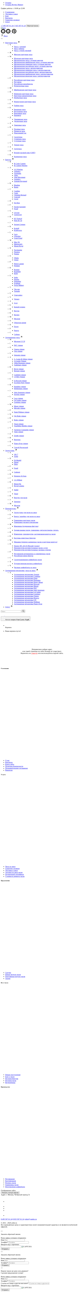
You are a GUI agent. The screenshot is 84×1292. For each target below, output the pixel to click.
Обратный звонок (32, 26)
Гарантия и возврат (12, 20)
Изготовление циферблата (15, 1187)
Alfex (16, 175)
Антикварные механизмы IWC (25, 588)
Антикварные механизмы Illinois (26, 586)
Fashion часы (19, 105)
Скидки (8, 973)
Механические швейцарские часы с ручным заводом (33, 62)
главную (34, 653)
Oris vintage (18, 351)
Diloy (16, 464)
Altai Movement (19, 177)
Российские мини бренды (23, 556)
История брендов (11, 1079)
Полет (16, 327)
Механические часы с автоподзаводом (28, 68)
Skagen (16, 279)
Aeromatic (17, 173)
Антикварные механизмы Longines (27, 594)
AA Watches (18, 169)
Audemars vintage (20, 365)
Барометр (17, 115)
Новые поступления (12, 1075)
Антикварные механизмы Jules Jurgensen (29, 590)
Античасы (18, 149)
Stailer (16, 490)
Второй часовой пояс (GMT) (24, 153)
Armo (16, 456)
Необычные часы (20, 98)
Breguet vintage (19, 371)
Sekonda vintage (19, 355)
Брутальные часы (20, 111)
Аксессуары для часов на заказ (25, 512)
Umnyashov (18, 295)
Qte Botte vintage (20, 416)
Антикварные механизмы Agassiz (26, 574)
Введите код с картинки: (10, 1244)
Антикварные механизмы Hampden (27, 580)
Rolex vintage (19, 420)
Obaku (16, 258)
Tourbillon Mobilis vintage (23, 426)
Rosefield (17, 272)
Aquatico (17, 179)
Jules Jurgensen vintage (22, 392)
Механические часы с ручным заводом (28, 60)
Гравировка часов (11, 1185)
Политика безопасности (14, 766)
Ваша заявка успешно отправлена (13, 1238)
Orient (16, 260)
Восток (16, 311)
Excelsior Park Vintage (22, 383)
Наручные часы (11, 43)
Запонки (17, 502)
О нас (7, 760)
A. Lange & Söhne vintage (23, 359)
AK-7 (16, 454)
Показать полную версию (10, 1192)
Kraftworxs (18, 230)
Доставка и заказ (11, 14)
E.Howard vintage (20, 381)
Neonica (17, 252)
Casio (16, 193)
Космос (16, 315)
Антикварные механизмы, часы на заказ (20, 570)
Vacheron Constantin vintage (24, 430)
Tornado (17, 291)
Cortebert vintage (20, 375)
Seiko (16, 277)
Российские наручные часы (24, 80)
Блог (7, 16)
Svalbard (17, 283)
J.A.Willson (18, 480)
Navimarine (18, 250)
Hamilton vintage (20, 387)
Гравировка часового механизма (26, 522)
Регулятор (17, 82)
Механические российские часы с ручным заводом (33, 66)
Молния (17, 319)
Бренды (8, 160)
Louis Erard (18, 238)
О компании (9, 12)
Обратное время (20, 323)
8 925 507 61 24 (18, 1219)
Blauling (17, 185)
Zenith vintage (19, 436)
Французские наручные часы (25, 102)
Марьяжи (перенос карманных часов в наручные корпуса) (35, 542)
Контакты (9, 18)
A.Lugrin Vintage (20, 361)
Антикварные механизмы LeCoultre (27, 592)
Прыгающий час (20, 133)
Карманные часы (20, 157)
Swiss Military (19, 285)
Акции (7, 978)
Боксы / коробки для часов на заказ (27, 516)
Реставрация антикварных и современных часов (32, 554)
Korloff (16, 228)
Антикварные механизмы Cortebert (27, 576)
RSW (16, 274)
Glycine (16, 213)
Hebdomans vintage (21, 388)
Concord (17, 197)
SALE (7, 22)
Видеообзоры (10, 1083)
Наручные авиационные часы (25, 96)
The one (17, 289)
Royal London (19, 486)
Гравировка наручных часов (24, 520)
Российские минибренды (23, 84)
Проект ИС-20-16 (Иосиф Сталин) (27, 546)
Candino (17, 191)
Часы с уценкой (20, 47)
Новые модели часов (13, 974)
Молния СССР (19, 341)
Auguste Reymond (20, 181)
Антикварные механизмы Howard (26, 584)
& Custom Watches (20, 165)
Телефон (4, 1242)
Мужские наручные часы (23, 58)
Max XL (17, 242)
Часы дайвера (19, 49)
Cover (16, 199)
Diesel (16, 462)
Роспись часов (10, 1183)
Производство (10, 509)
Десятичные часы (20, 121)
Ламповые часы (20, 125)
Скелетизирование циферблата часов (28, 560)
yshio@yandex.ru (30, 1219)
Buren (16, 187)
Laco (16, 234)
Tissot (16, 494)
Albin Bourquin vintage (22, 363)
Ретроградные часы (21, 86)
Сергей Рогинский (21, 447)
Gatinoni (17, 472)
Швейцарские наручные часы (25, 90)
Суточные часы (20, 141)
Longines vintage (20, 402)
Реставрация (10, 1179)
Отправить (5, 1249)
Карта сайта (9, 764)
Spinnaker (17, 281)
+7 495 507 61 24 (7, 26)
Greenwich (18, 215)
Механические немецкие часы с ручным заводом (32, 64)
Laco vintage (18, 398)
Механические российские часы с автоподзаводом (33, 72)
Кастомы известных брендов (25, 538)
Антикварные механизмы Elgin (25, 578)
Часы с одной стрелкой (22, 50)
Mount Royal (18, 246)
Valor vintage (18, 432)
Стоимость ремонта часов (14, 876)
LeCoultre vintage (20, 400)
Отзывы (8, 3)
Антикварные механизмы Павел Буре (28, 604)
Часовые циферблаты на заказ (25, 567)
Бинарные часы (20, 109)
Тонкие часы (19, 145)
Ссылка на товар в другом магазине (15, 1283)
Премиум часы (19, 131)
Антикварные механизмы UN (25, 600)
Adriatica (17, 171)
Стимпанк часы (20, 139)
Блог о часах (10, 1077)
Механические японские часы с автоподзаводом (32, 76)
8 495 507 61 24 (6, 1219)
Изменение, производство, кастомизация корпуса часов (35, 534)
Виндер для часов (20, 498)
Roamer (16, 270)
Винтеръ (17, 440)
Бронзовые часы (20, 113)
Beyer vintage (19, 369)
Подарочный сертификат (14, 874)
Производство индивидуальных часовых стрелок (32, 550)
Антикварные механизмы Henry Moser (28, 582)
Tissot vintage (19, 424)
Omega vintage (19, 349)
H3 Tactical (18, 219)
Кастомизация (10, 1181)
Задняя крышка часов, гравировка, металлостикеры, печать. (36, 530)
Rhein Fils (17, 484)
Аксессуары (10, 450)
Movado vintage (19, 408)
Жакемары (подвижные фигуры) (26, 526)
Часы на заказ (10, 866)
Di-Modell (17, 460)
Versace (16, 299)
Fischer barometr (20, 207)
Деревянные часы (20, 119)
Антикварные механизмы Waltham (27, 602)
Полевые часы (19, 129)
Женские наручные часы (23, 54)
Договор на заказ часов (14, 872)
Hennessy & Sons (20, 476)
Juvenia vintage (19, 394)
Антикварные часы (12, 337)
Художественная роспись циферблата (28, 563)
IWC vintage (18, 345)
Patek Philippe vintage (21, 412)
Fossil (16, 209)
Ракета (16, 330)
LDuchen (17, 236)
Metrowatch (18, 244)
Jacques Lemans (19, 224)
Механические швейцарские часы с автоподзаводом (33, 74)
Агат (16, 303)
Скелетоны (18, 137)
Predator (17, 266)
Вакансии (9, 770)
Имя (2, 1240)
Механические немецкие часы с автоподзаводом (32, 70)
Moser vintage (19, 406)
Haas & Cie (18, 220)
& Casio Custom (19, 164)
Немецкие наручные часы (23, 94)
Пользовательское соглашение (16, 768)
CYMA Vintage (19, 377)
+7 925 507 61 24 (19, 26)
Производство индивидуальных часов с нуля (31, 548)
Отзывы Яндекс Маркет (14, 5)
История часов (10, 1081)
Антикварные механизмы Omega (26, 596)
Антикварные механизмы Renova (26, 598)
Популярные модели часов (15, 976)
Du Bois (17, 203)
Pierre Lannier (19, 264)
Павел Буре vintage (21, 443)
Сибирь (17, 334)
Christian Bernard (20, 195)
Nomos (16, 254)
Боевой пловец (19, 307)
